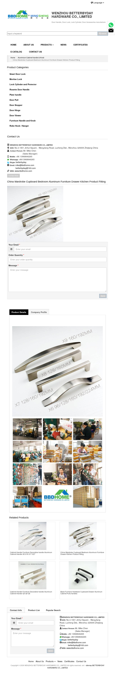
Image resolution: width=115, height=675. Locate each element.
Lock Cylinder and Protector (22, 84)
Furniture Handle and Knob (22, 120)
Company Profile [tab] (39, 312)
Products (46, 44)
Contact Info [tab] (16, 610)
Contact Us (35, 51)
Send (103, 296)
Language (98, 2)
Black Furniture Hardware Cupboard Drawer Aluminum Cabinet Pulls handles (81, 592)
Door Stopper (15, 105)
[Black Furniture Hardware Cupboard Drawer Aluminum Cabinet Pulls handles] (83, 575)
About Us (28, 44)
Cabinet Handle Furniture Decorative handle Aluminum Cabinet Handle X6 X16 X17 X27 (31, 553)
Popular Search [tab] (53, 610)
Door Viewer (15, 115)
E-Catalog (16, 51)
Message (13, 265)
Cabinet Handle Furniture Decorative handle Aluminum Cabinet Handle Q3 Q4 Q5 (31, 592)
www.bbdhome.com (23, 170)
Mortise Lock (15, 79)
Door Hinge (14, 110)
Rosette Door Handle (19, 89)
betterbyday (21, 162)
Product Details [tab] (19, 312)
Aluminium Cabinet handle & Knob (31, 57)
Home (13, 44)
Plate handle (15, 94)
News (63, 44)
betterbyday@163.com (26, 168)
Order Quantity (16, 255)
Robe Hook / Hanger (19, 125)
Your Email (14, 244)
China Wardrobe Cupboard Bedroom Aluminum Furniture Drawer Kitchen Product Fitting (82, 553)
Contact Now (13, 175)
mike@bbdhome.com (24, 165)
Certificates (80, 44)
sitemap (89, 665)
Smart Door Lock (17, 74)
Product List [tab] (34, 610)
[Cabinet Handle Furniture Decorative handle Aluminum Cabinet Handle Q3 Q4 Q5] (32, 575)
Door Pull (13, 99)
